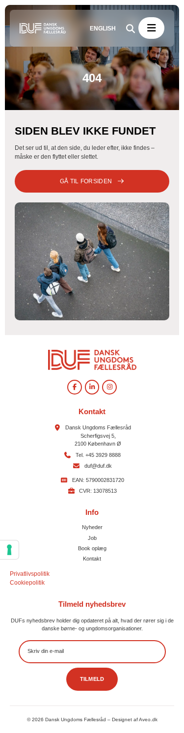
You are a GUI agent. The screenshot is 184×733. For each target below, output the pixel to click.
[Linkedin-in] (92, 387)
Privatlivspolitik (30, 573)
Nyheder (92, 527)
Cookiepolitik (27, 582)
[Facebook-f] (74, 387)
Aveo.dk (148, 719)
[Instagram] (109, 387)
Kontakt (92, 559)
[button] (151, 28)
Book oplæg (92, 548)
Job (92, 538)
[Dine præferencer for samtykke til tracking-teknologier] (9, 549)
